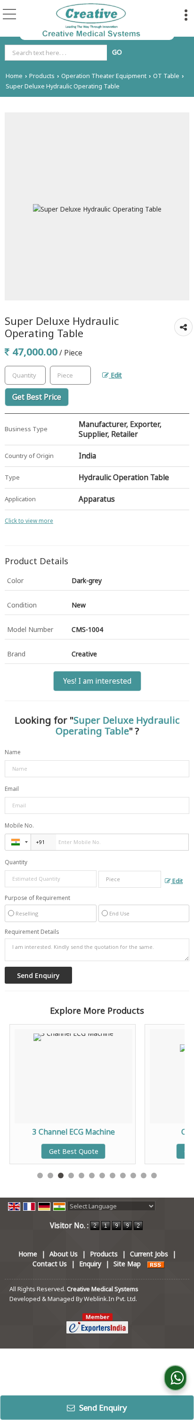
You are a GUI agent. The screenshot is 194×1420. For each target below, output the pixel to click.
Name (13, 752)
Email (12, 789)
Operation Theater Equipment (103, 76)
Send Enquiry (102, 1407)
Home (14, 76)
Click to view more (29, 520)
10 (133, 1175)
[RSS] (155, 1263)
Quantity (16, 862)
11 (143, 1175)
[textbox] (57, 53)
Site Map (127, 1263)
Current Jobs (149, 1253)
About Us (63, 1253)
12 (154, 1175)
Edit (115, 375)
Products (42, 76)
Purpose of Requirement (37, 898)
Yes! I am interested (97, 681)
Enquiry (90, 1263)
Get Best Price (36, 397)
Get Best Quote (39, 1151)
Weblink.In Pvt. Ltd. (110, 1299)
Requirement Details (32, 932)
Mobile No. (19, 825)
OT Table (166, 76)
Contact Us (49, 1263)
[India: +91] (18, 842)
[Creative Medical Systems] (91, 20)
